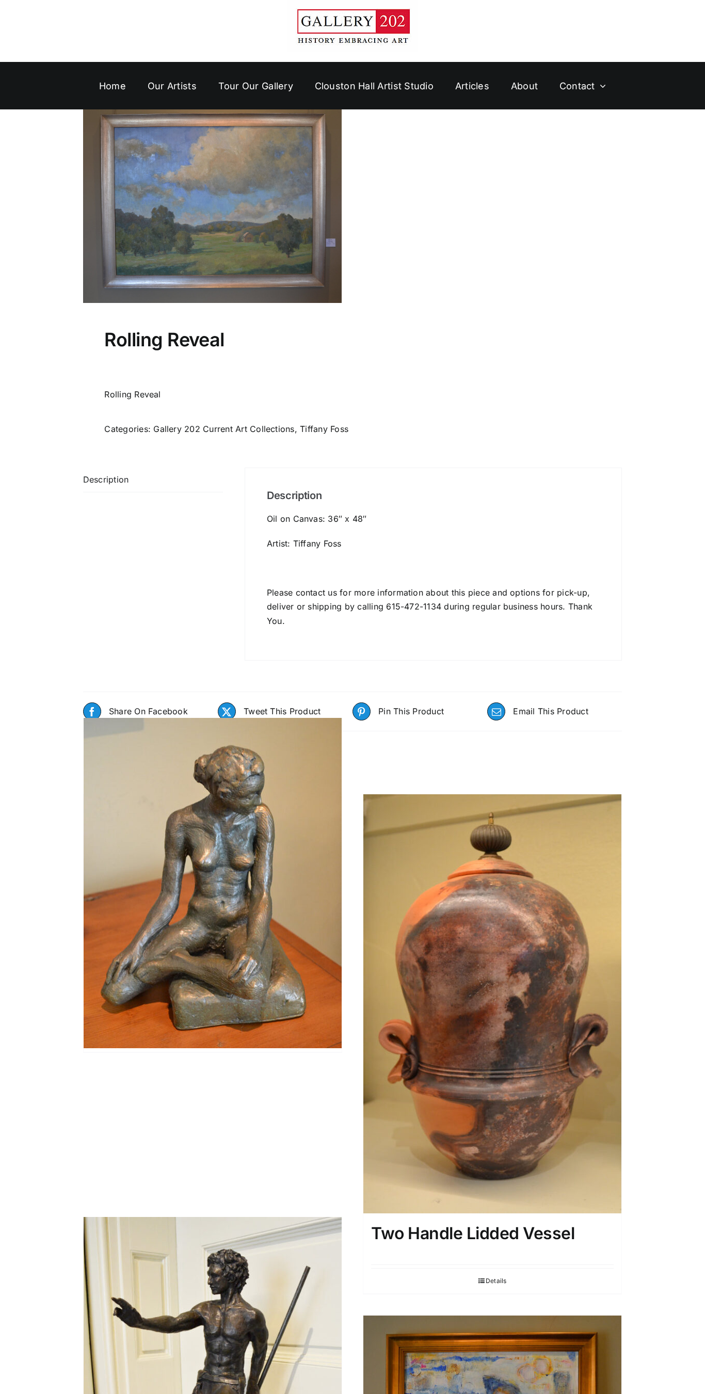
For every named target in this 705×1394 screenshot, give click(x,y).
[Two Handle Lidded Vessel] (492, 1003)
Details (496, 1281)
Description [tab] (106, 479)
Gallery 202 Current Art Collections (223, 429)
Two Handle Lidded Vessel (472, 1233)
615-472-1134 (413, 606)
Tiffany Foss (324, 429)
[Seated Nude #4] (213, 883)
